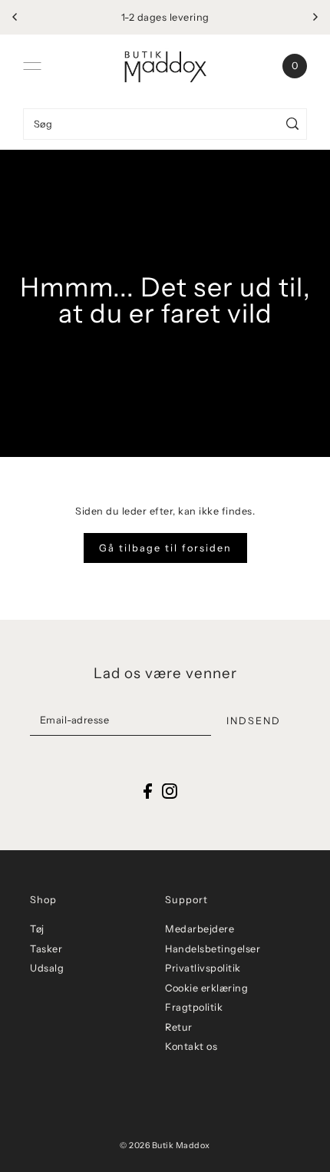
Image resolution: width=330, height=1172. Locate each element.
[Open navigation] (32, 66)
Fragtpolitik (194, 1007)
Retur (179, 1027)
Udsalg (47, 968)
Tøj (37, 929)
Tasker (46, 949)
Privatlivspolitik (203, 968)
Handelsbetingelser (212, 949)
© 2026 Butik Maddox (165, 1145)
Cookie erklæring (206, 988)
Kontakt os (191, 1046)
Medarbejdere (199, 929)
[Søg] (292, 124)
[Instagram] (169, 791)
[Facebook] (148, 791)
